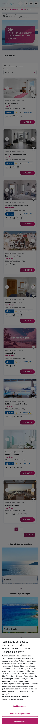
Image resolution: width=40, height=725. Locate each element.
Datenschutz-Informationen (11, 696)
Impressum (25, 696)
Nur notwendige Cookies (20, 714)
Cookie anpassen (20, 706)
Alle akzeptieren (20, 721)
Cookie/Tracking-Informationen (12, 699)
